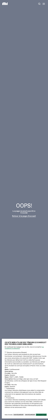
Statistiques (10, 388)
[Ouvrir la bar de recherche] (39, 4)
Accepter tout (41, 415)
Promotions (10, 398)
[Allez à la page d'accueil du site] (5, 4)
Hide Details (9, 415)
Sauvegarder (18, 415)
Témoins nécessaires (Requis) (16, 352)
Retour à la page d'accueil (24, 216)
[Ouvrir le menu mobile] (44, 4)
